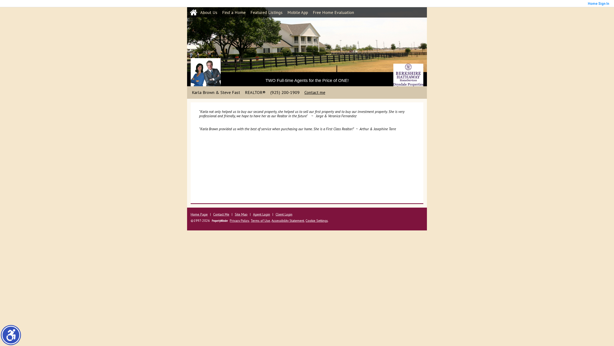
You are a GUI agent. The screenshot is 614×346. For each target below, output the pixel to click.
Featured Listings (266, 12)
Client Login (284, 214)
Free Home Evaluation (333, 12)
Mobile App (297, 12)
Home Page (199, 214)
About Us (208, 12)
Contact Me (221, 214)
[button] (11, 335)
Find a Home (234, 12)
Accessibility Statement (288, 221)
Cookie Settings (317, 221)
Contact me (314, 92)
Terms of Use (260, 221)
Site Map (241, 214)
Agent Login (261, 214)
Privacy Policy (239, 221)
